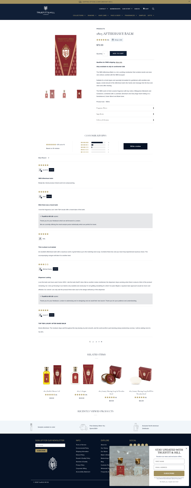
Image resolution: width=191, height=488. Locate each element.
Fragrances (130, 15)
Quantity (99, 54)
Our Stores (104, 451)
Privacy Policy (80, 465)
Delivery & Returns (102, 120)
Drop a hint (118, 40)
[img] (43, 165)
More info (119, 62)
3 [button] (96, 342)
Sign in (137, 9)
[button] (101, 40)
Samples (142, 15)
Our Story (126, 9)
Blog (102, 462)
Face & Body (116, 15)
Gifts (150, 15)
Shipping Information (82, 451)
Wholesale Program (107, 468)
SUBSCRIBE (169, 473)
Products (100, 29)
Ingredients (100, 114)
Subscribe (41, 451)
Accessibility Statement (83, 472)
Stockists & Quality (81, 462)
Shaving (91, 15)
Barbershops (115, 9)
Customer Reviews (106, 465)
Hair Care (102, 15)
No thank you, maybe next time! (169, 482)
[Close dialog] (186, 448)
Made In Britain (105, 455)
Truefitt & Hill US (43, 482)
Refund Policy (80, 455)
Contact (102, 9)
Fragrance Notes (101, 108)
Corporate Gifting (81, 468)
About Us (104, 445)
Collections (78, 15)
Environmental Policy (82, 448)
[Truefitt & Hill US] (46, 11)
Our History (104, 448)
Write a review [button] (135, 146)
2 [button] (93, 342)
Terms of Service (81, 445)
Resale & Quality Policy (83, 458)
